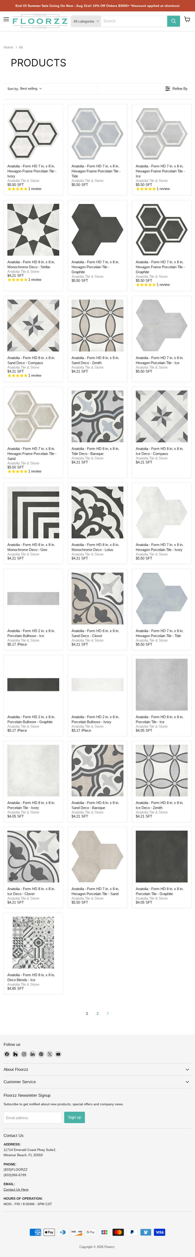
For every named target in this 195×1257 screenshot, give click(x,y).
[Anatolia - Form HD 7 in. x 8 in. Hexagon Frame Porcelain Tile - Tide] (97, 134)
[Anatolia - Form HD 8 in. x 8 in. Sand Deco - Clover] (97, 598)
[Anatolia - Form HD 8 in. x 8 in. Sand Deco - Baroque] (97, 771)
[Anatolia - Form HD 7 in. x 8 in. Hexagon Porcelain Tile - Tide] (162, 598)
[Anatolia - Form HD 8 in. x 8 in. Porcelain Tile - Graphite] (162, 856)
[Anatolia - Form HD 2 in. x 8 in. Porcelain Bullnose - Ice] (33, 598)
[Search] (173, 21)
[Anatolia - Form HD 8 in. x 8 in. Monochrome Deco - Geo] (33, 512)
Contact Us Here (16, 1189)
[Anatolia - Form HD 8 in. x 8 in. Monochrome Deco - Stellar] (33, 230)
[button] (187, 19)
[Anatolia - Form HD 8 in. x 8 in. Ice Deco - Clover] (33, 856)
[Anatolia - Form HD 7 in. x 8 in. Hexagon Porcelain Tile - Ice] (162, 325)
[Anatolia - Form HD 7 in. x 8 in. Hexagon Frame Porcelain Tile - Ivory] (33, 134)
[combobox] (134, 21)
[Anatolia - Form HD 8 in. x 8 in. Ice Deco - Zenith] (162, 771)
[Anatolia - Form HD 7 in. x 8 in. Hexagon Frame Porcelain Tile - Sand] (33, 416)
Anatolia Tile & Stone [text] (23, 181)
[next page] (108, 1013)
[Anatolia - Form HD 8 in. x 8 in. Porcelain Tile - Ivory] (33, 771)
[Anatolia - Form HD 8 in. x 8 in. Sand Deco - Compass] (33, 325)
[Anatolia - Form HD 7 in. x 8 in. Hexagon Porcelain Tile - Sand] (97, 856)
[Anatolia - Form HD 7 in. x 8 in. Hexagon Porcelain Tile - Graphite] (97, 230)
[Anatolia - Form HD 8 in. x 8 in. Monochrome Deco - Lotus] (97, 512)
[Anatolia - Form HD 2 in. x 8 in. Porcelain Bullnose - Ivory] (97, 685)
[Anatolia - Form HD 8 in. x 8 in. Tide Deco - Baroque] (97, 416)
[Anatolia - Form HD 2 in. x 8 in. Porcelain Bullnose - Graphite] (33, 685)
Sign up (74, 1117)
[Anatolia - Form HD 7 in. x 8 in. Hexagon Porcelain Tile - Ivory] (162, 512)
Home (8, 47)
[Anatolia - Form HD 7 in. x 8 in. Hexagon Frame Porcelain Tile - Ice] (162, 134)
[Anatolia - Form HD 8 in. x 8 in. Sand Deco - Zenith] (97, 325)
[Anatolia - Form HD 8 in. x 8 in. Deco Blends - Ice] (33, 943)
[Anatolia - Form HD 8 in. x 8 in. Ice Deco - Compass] (162, 416)
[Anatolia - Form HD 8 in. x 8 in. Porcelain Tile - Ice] (162, 685)
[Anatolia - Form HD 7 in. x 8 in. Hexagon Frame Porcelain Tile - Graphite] (162, 230)
